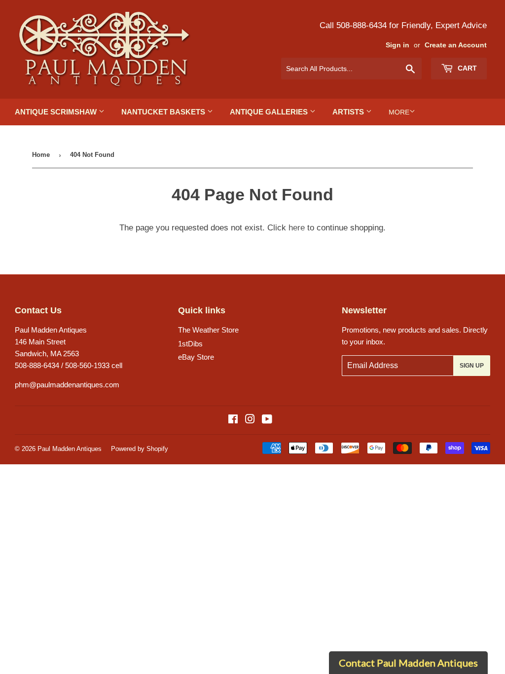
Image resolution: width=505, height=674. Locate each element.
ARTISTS (349, 112)
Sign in (397, 45)
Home (41, 154)
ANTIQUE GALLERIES (270, 112)
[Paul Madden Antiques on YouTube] (267, 420)
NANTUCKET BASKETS (164, 112)
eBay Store (196, 357)
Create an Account (456, 45)
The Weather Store (208, 330)
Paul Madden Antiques (69, 448)
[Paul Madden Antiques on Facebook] (233, 420)
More (399, 112)
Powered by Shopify (139, 448)
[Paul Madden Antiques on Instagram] (250, 420)
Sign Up (472, 365)
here (297, 227)
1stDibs (190, 343)
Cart (466, 68)
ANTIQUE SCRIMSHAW (57, 112)
